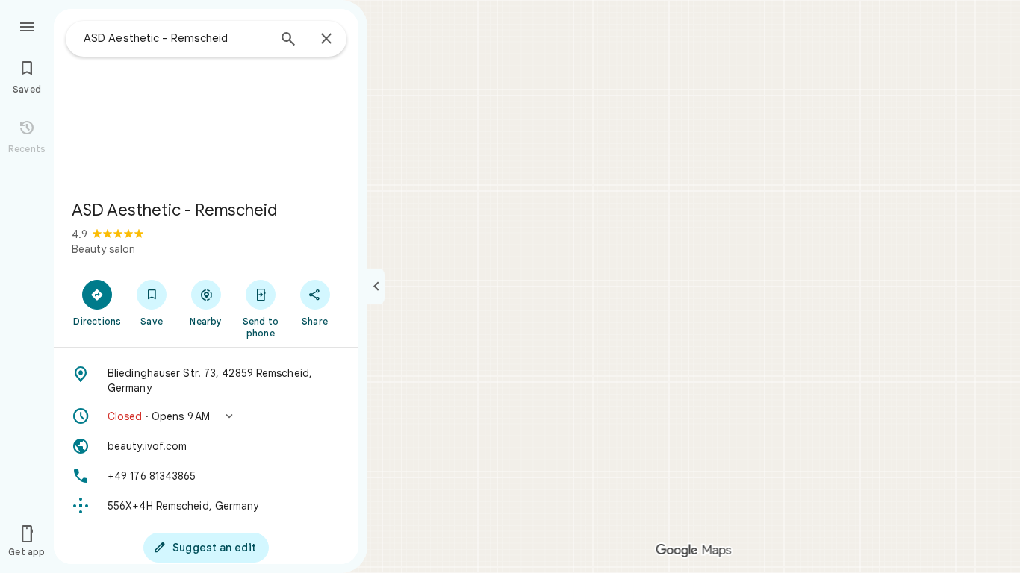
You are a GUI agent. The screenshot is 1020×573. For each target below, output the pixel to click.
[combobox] (175, 38)
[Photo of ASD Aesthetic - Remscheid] (206, 98)
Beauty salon (103, 249)
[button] (206, 416)
